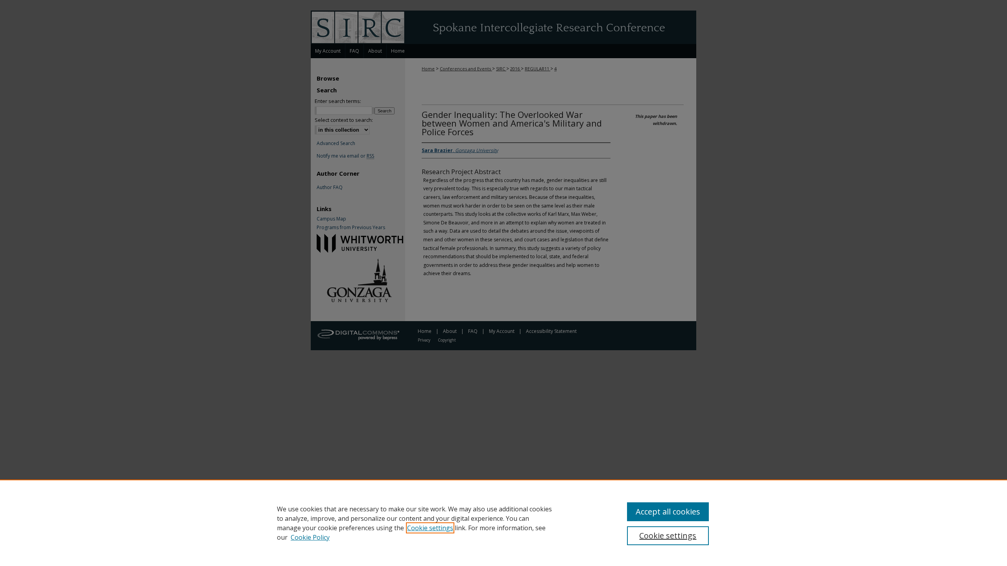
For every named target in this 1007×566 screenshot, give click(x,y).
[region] (503, 523)
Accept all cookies (668, 511)
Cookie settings (430, 528)
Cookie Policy (310, 537)
